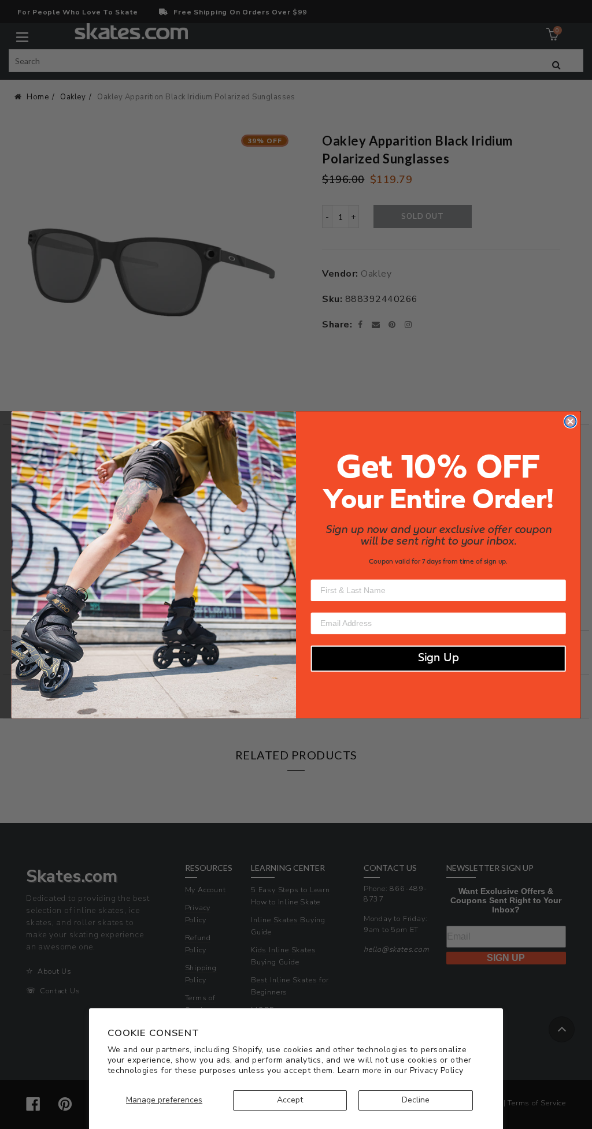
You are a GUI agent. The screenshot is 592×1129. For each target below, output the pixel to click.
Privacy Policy (437, 1070)
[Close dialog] (570, 421)
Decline (416, 1099)
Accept (290, 1099)
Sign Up (438, 658)
